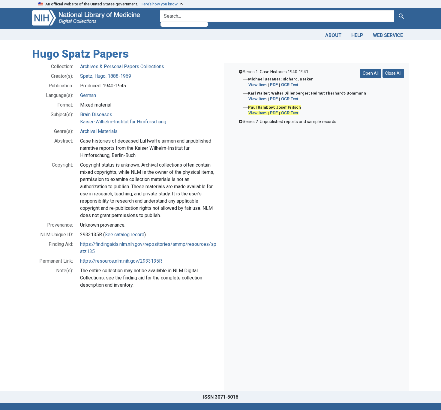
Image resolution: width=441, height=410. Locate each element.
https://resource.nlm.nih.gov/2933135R (121, 261)
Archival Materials (99, 131)
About (333, 35)
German (88, 95)
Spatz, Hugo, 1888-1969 (105, 76)
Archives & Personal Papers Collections (122, 66)
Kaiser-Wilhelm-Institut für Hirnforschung (123, 122)
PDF (274, 85)
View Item (257, 85)
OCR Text (289, 85)
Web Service (388, 35)
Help (357, 35)
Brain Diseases (96, 114)
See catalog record (124, 234)
